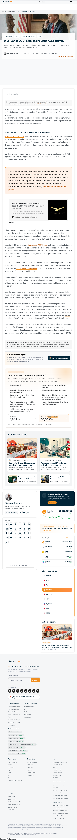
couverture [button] (41, 142)
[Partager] (29, 537)
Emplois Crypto (31, 772)
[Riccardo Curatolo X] (20, 512)
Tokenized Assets (16, 741)
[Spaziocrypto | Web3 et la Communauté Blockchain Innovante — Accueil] (24, 661)
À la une (10, 717)
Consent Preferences (8, 839)
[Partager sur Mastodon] (24, 533)
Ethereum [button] (53, 157)
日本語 (48, 613)
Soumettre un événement (60, 795)
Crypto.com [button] (29, 298)
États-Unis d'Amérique (28, 36)
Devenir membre (57, 770)
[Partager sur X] (7, 524)
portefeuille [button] (41, 324)
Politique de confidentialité (29, 834)
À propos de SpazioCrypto (60, 762)
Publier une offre (57, 793)
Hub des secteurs (29, 706)
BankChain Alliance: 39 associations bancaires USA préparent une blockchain (57, 646)
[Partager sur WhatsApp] (15, 524)
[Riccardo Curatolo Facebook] (23, 512)
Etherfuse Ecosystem (17, 747)
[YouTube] (37, 691)
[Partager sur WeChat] (24, 537)
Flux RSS (55, 778)
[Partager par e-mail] (20, 533)
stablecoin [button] (46, 109)
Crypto (17, 36)
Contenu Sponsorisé (58, 818)
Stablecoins (12, 11)
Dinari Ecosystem (16, 735)
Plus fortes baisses (13, 712)
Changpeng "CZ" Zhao (37, 245)
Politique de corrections (59, 808)
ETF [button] (57, 298)
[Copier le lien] (7, 542)
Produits (29, 770)
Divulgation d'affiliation (59, 816)
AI (24, 709)
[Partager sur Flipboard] (20, 537)
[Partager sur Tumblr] (24, 528)
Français (49, 589)
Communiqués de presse (15, 780)
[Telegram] (21, 691)
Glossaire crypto (12, 807)
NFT (9, 775)
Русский (49, 604)
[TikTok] (29, 691)
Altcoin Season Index (14, 722)
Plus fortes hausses (13, 709)
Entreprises (30, 764)
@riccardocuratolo (11, 512)
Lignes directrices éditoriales (61, 805)
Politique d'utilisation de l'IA (38, 104)
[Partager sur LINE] (7, 533)
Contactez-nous (57, 764)
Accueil (4, 11)
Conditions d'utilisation (14, 834)
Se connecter (48, 424)
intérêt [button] (53, 248)
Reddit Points (15, 732)
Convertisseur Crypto (14, 720)
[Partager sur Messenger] (7, 537)
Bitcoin (10, 764)
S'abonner (52, 503)
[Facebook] (9, 691)
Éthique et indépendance (60, 810)
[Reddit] (33, 691)
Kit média (55, 787)
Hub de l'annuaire (32, 762)
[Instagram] (17, 691)
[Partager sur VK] (29, 528)
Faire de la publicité (58, 785)
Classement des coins (14, 706)
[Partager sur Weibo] (11, 533)
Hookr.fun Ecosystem (17, 753)
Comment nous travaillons (65, 56)
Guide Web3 (11, 796)
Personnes (30, 767)
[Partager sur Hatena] (15, 537)
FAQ (54, 767)
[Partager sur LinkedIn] (24, 524)
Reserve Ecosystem (16, 738)
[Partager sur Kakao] (11, 537)
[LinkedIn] (25, 691)
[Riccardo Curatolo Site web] (27, 512)
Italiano (48, 575)
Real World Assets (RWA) (18, 750)
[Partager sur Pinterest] (20, 528)
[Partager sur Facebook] (11, 524)
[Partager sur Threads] (15, 528)
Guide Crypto (12, 799)
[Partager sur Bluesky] (11, 528)
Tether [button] (67, 315)
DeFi (39, 36)
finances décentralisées (26, 268)
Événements (30, 775)
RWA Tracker (12, 725)
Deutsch (49, 594)
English (48, 580)
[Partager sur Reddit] (29, 524)
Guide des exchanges (14, 804)
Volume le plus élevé (14, 714)
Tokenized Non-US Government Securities (22, 744)
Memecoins (27, 714)
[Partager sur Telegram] (20, 524)
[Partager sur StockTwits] (29, 533)
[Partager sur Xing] (15, 533)
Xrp (9, 770)
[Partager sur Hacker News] (7, 528)
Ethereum (11, 767)
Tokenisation (46, 642)
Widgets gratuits (57, 772)
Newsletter (11, 809)
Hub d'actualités (12, 762)
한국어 (48, 599)
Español (48, 585)
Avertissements (57, 775)
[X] (13, 691)
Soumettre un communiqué (60, 798)
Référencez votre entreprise (61, 790)
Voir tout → (69, 538)
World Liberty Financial (14, 136)
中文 (47, 608)
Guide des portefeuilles (14, 802)
